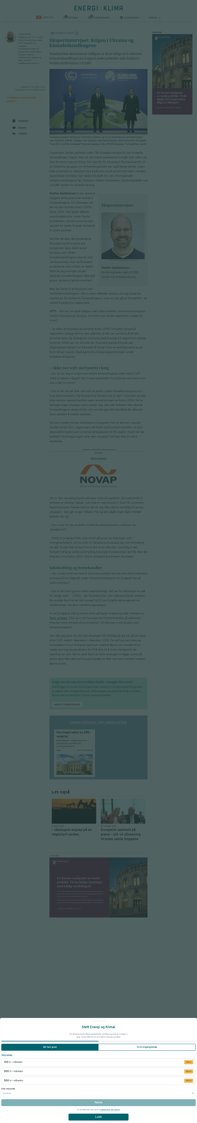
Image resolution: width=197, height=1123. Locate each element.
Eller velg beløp (8, 1089)
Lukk (98, 1117)
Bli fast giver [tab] (50, 1047)
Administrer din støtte (110, 1110)
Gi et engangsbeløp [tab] (147, 1047)
